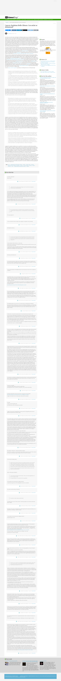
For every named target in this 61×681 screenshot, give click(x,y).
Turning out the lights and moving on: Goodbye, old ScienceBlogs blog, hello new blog (48, 78)
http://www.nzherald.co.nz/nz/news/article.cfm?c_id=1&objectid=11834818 (18, 394)
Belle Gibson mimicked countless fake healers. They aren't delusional (23, 53)
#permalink (33, 181)
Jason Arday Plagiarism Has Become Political (47, 71)
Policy (32, 19)
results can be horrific (25, 50)
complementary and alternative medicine (16, 164)
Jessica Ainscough (26, 165)
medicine (24, 164)
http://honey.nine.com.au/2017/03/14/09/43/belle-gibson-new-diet (16, 284)
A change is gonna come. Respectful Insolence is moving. (47, 94)
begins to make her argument (12, 67)
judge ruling (28, 63)
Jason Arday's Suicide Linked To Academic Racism (48, 72)
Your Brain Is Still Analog (44, 62)
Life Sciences (7, 19)
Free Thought (50, 19)
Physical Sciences (13, 19)
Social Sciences (24, 19)
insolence (7, 22)
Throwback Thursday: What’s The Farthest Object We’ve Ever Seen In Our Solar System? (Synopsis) (30, 661)
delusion (21, 165)
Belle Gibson (19, 52)
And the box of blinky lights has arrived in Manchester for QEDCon (46, 102)
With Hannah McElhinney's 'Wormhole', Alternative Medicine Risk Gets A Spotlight (48, 64)
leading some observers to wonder (16, 58)
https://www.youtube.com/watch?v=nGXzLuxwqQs (25, 649)
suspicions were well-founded (11, 59)
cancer (9, 164)
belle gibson (18, 165)
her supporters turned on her (17, 62)
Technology (46, 19)
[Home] (13, 17)
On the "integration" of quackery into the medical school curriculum (47, 111)
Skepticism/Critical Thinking (12, 165)
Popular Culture (28, 164)
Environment (18, 19)
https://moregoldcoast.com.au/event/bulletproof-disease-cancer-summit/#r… (18, 529)
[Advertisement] (30, 8)
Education (29, 19)
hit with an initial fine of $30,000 (23, 65)
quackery (30, 165)
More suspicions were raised (20, 59)
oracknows (10, 33)
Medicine (35, 19)
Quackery (32, 164)
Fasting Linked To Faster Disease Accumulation (48, 61)
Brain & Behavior (40, 19)
